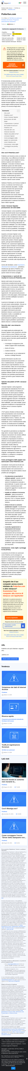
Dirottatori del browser (7, 19)
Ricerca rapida (8, 716)
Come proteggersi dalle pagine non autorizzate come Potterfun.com (11, 140)
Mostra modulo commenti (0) (10, 658)
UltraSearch (4, 267)
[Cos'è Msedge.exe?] (14, 799)
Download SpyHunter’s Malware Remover (12, 65)
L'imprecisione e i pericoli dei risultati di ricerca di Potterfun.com (11, 125)
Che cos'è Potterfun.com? (8, 114)
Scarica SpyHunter (12, 617)
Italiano (21, 2)
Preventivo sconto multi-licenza (10, 625)
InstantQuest (13, 267)
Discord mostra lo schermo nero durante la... (13, 781)
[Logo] (6, 3)
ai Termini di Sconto (13, 1013)
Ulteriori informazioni (10, 1065)
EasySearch (21, 265)
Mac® (17, 72)
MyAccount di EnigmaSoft (14, 981)
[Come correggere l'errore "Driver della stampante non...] (14, 826)
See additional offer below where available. (14, 74)
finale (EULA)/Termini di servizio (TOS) (9, 1029)
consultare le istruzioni (6, 1034)
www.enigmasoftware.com (13, 964)
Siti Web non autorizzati (15, 18)
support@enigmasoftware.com (7, 979)
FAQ (2, 898)
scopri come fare (9, 929)
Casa (2, 1039)
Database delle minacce (6, 8)
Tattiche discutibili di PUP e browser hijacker (11, 135)
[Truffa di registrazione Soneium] (14, 735)
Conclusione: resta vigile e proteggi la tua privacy (11, 145)
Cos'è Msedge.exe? (10, 809)
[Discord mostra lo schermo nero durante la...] (14, 770)
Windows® (11, 72)
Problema (4, 692)
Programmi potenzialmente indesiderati (12, 719)
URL (3, 148)
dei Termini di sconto (9, 927)
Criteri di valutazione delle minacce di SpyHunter (13, 1041)
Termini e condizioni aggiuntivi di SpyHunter (11, 1043)
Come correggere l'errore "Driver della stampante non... (14, 836)
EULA (7, 76)
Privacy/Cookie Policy (16, 76)
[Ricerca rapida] (14, 707)
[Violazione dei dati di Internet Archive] (14, 678)
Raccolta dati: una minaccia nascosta (9, 131)
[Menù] (25, 2)
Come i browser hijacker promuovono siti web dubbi (11, 119)
